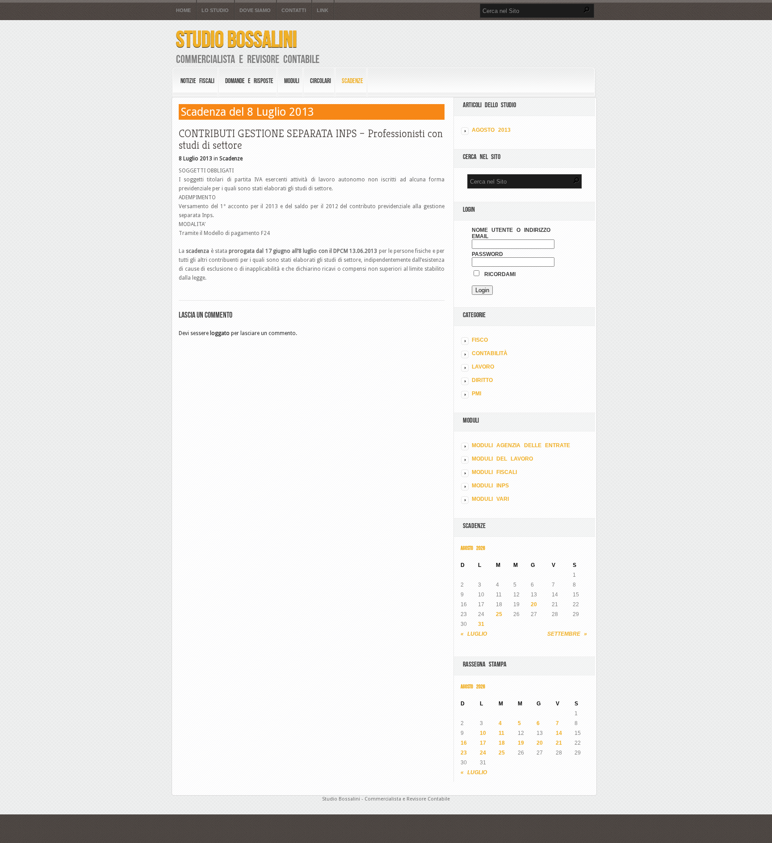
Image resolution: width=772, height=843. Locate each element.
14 (559, 733)
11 (501, 733)
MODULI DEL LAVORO (502, 459)
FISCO (480, 340)
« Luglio (474, 634)
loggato (220, 333)
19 (521, 743)
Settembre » (567, 634)
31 (481, 624)
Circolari (320, 80)
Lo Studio (215, 10)
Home (183, 10)
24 (483, 753)
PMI (476, 393)
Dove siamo (255, 10)
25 (499, 614)
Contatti (293, 10)
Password (487, 254)
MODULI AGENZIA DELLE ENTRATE (521, 445)
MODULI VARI (490, 499)
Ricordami (498, 274)
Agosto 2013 (491, 130)
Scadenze (352, 80)
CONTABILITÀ (490, 353)
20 (534, 604)
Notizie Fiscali (197, 80)
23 (464, 753)
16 (464, 743)
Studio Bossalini (236, 39)
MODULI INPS (490, 485)
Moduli (291, 80)
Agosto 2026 (473, 548)
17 (483, 743)
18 (502, 743)
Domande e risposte (249, 80)
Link (322, 10)
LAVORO (483, 367)
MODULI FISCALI (494, 472)
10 (483, 733)
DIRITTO (482, 380)
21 (559, 743)
